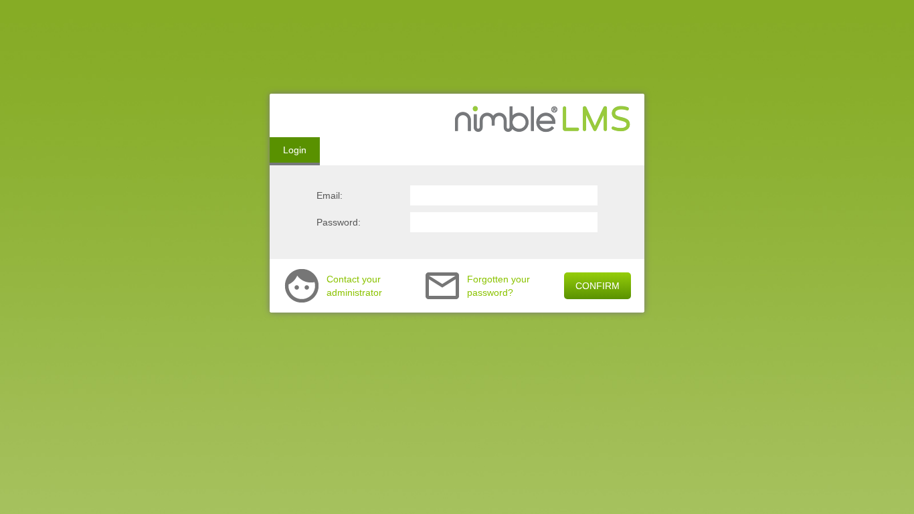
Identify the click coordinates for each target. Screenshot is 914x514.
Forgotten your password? (498, 286)
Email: (329, 195)
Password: (338, 222)
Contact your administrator (354, 286)
